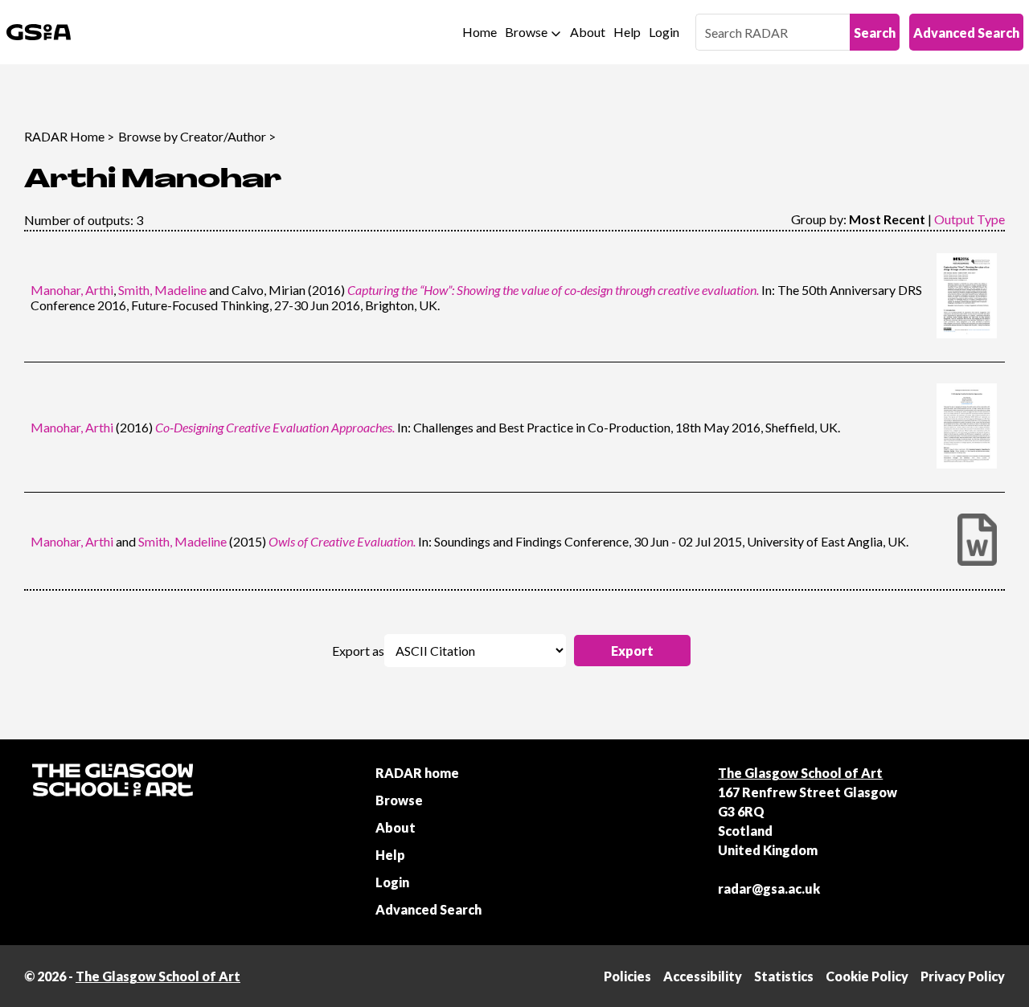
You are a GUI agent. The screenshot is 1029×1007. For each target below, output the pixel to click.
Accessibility (702, 976)
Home (479, 31)
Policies (627, 976)
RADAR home (417, 772)
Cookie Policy (867, 976)
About (587, 31)
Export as (358, 650)
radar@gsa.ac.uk (769, 888)
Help (627, 31)
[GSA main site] (38, 32)
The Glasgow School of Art (800, 772)
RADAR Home (64, 136)
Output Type (969, 219)
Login (664, 31)
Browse (526, 31)
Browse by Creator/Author (192, 136)
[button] (632, 650)
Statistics (784, 976)
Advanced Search (966, 32)
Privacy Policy (962, 976)
